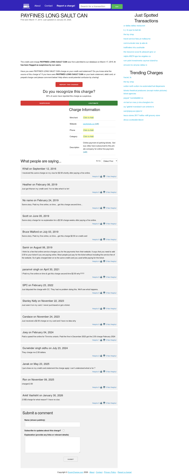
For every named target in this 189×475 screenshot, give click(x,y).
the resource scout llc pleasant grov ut (139, 51)
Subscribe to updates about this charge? (42, 430)
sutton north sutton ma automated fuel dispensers (144, 86)
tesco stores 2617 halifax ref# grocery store (142, 115)
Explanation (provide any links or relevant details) (46, 434)
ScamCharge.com (75, 472)
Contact (49, 5)
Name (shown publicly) (34, 419)
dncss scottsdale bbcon (133, 119)
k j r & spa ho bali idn (132, 30)
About (37, 5)
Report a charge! (125, 472)
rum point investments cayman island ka (140, 60)
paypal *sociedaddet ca (133, 97)
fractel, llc (128, 77)
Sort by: (98, 161)
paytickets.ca (89, 123)
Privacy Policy (110, 472)
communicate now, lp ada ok (135, 43)
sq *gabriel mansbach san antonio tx (139, 106)
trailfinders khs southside (134, 47)
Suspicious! (45, 103)
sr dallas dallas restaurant (134, 25)
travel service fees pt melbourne (137, 38)
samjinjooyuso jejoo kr (133, 111)
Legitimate (93, 103)
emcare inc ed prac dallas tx (135, 64)
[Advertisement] (69, 42)
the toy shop (129, 34)
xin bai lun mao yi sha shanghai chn (138, 102)
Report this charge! (69, 85)
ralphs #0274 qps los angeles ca (137, 56)
